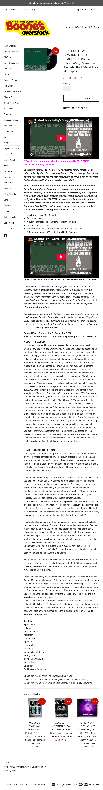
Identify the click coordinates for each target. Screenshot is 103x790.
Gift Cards (8, 228)
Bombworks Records (9, 185)
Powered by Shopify (41, 784)
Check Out (94, 9)
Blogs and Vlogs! (11, 120)
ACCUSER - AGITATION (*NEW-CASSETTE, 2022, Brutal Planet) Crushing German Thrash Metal (61, 729)
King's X (7, 142)
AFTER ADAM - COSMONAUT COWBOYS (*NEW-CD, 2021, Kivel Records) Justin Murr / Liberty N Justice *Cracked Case (87, 733)
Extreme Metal (10, 217)
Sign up (35, 9)
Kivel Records (10, 194)
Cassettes (8, 205)
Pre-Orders (9, 85)
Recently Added (10, 80)
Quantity (66, 83)
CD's (6, 199)
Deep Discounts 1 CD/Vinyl (11, 54)
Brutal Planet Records (9, 163)
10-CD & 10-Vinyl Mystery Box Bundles (11, 108)
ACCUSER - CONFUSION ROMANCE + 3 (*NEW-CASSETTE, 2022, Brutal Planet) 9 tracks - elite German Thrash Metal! (35, 733)
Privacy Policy (11, 770)
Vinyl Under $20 (11, 45)
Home (6, 74)
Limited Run (9, 154)
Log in (26, 9)
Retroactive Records (9, 174)
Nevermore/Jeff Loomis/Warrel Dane (10, 131)
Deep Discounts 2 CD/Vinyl (11, 66)
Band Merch (9, 222)
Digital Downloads (11, 148)
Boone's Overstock (25, 784)
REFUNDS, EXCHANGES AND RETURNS (25, 767)
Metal (6, 211)
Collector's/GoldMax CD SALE (12, 94)
